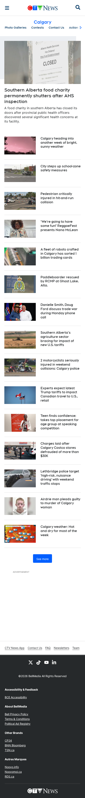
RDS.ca (9, 776)
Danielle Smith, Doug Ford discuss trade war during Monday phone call (59, 311)
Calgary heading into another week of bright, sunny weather (59, 143)
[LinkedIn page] (54, 662)
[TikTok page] (38, 662)
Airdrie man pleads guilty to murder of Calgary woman (60, 503)
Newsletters (61, 648)
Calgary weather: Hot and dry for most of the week (59, 531)
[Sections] (7, 8)
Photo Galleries (15, 27)
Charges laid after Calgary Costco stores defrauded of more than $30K (60, 450)
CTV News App (15, 648)
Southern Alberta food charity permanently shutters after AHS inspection (39, 95)
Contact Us (56, 27)
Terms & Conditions (17, 719)
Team (75, 648)
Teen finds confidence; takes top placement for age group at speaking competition (60, 422)
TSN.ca (9, 750)
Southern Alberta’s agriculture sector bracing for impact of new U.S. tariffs (57, 339)
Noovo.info (12, 767)
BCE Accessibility (16, 697)
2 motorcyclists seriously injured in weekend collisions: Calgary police (60, 365)
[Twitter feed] (30, 662)
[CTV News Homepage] (43, 8)
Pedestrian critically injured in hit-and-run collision (57, 198)
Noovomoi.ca (13, 771)
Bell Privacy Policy (16, 714)
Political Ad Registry (17, 723)
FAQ (48, 648)
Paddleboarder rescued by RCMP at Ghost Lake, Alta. (60, 281)
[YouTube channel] (46, 662)
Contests (37, 27)
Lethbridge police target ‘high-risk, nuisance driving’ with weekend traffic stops (60, 477)
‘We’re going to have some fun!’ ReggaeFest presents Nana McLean (59, 226)
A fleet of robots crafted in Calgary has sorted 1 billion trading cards (60, 254)
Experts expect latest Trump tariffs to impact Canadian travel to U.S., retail (59, 394)
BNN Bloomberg (15, 745)
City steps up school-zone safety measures (61, 168)
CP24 (8, 740)
